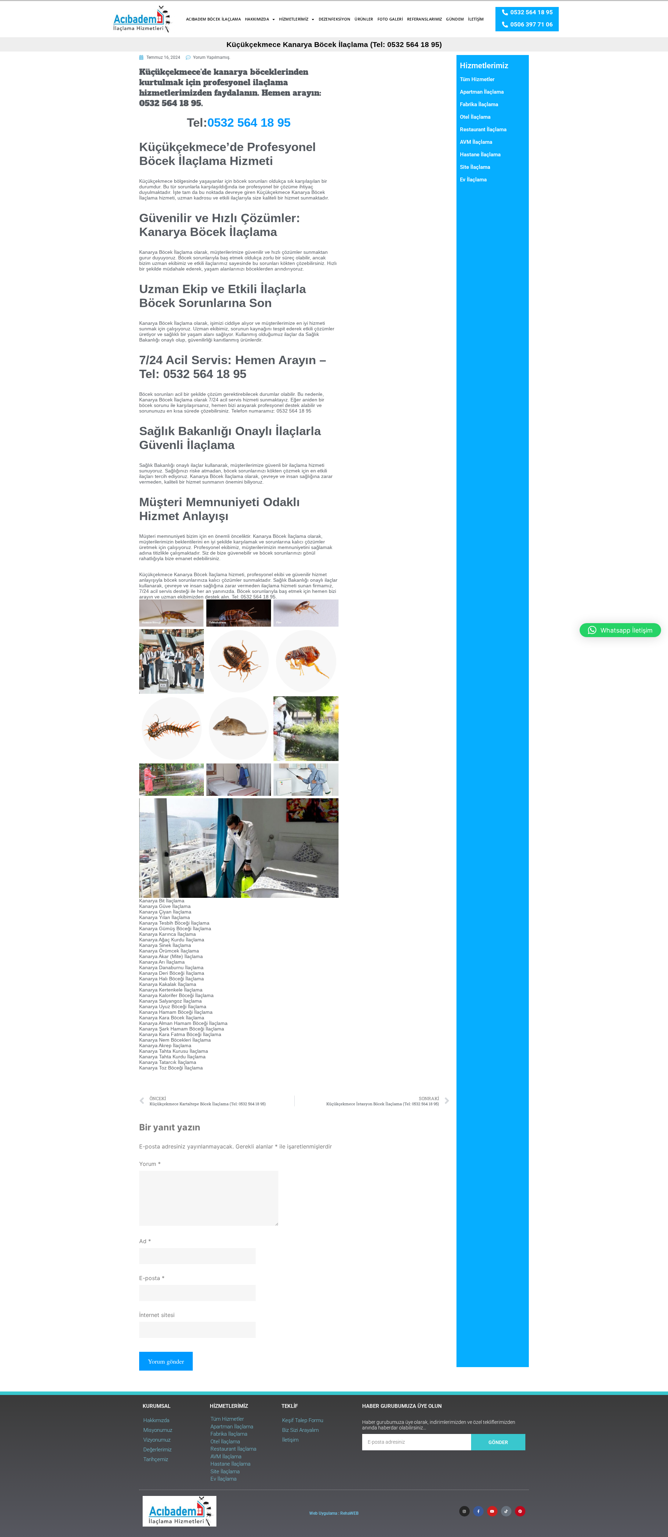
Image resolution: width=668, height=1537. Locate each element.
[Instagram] (464, 1511)
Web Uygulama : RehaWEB (334, 1513)
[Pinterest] (520, 1511)
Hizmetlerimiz (293, 19)
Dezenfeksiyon (335, 19)
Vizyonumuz (156, 1440)
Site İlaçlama (475, 167)
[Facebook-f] (478, 1511)
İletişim (476, 19)
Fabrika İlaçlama (479, 104)
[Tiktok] (506, 1511)
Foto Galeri (390, 19)
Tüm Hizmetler (477, 79)
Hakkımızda (257, 19)
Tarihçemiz (155, 1459)
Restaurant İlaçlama (483, 129)
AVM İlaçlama (476, 142)
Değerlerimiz (157, 1449)
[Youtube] (492, 1511)
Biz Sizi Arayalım (300, 1430)
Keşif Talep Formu (302, 1420)
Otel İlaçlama (475, 117)
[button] (620, 630)
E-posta (152, 1278)
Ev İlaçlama (473, 180)
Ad (145, 1241)
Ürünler (364, 19)
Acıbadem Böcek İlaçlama (213, 19)
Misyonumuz (157, 1430)
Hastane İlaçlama (480, 154)
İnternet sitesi (157, 1314)
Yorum (150, 1163)
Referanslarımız (424, 19)
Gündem (455, 19)
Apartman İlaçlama (482, 92)
